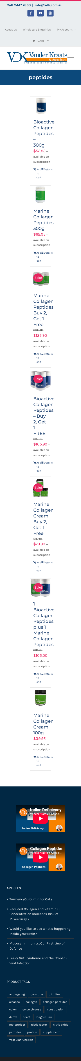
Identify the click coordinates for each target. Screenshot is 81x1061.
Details (46, 169)
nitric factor (39, 1024)
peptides (15, 1032)
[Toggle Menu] (71, 59)
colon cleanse (31, 1009)
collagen (31, 1002)
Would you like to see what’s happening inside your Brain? (39, 931)
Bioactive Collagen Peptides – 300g (43, 133)
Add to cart (38, 173)
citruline (55, 994)
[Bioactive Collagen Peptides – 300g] (40, 106)
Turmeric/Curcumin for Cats (30, 899)
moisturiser (17, 1024)
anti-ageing (17, 994)
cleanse (14, 1002)
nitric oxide (60, 1024)
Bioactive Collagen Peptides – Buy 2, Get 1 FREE (43, 416)
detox (13, 1017)
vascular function (21, 1039)
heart (26, 1017)
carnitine (37, 994)
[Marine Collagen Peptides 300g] (40, 194)
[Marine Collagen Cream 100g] (40, 699)
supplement (51, 1032)
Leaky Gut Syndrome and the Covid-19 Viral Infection (38, 960)
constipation (55, 1009)
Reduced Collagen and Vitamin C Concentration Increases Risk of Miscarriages (34, 914)
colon (13, 1009)
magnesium (44, 1017)
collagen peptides (55, 1002)
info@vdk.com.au (48, 5)
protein (32, 1032)
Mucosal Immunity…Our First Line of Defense (37, 945)
